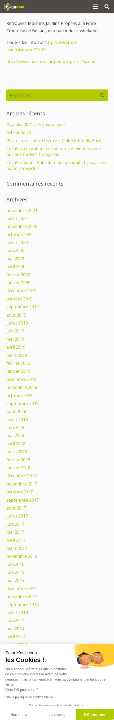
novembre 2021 (21, 210)
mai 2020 (15, 259)
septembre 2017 (22, 500)
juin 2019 (15, 331)
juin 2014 (15, 620)
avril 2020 (15, 266)
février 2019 (18, 363)
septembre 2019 (22, 307)
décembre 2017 (21, 476)
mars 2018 (16, 451)
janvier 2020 (18, 283)
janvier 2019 (18, 371)
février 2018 (18, 460)
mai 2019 (15, 339)
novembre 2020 (21, 226)
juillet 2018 (17, 419)
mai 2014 (15, 629)
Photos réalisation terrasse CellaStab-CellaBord (53, 140)
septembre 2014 (22, 605)
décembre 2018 (21, 379)
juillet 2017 (17, 516)
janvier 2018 (18, 468)
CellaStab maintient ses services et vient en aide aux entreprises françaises (53, 151)
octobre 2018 (19, 395)
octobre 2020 (19, 234)
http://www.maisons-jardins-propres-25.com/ (51, 61)
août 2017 (16, 508)
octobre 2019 (19, 299)
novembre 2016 (21, 556)
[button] (96, 6)
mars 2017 (16, 548)
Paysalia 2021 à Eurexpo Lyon (35, 124)
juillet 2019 (17, 323)
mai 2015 (15, 580)
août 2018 (16, 411)
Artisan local (18, 132)
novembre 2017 (21, 484)
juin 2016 (15, 564)
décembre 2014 (21, 588)
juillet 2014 (17, 612)
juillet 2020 (17, 242)
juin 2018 (15, 427)
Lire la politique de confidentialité (29, 697)
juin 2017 (15, 524)
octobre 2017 (19, 492)
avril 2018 (15, 444)
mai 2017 (15, 532)
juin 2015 (15, 572)
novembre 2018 (21, 387)
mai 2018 (15, 435)
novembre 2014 (21, 596)
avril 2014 (15, 637)
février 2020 (18, 275)
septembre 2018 (22, 403)
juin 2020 (15, 250)
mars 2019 (16, 355)
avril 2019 (15, 347)
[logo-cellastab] (14, 7)
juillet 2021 (17, 218)
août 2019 (16, 315)
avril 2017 (15, 540)
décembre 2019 (21, 291)
